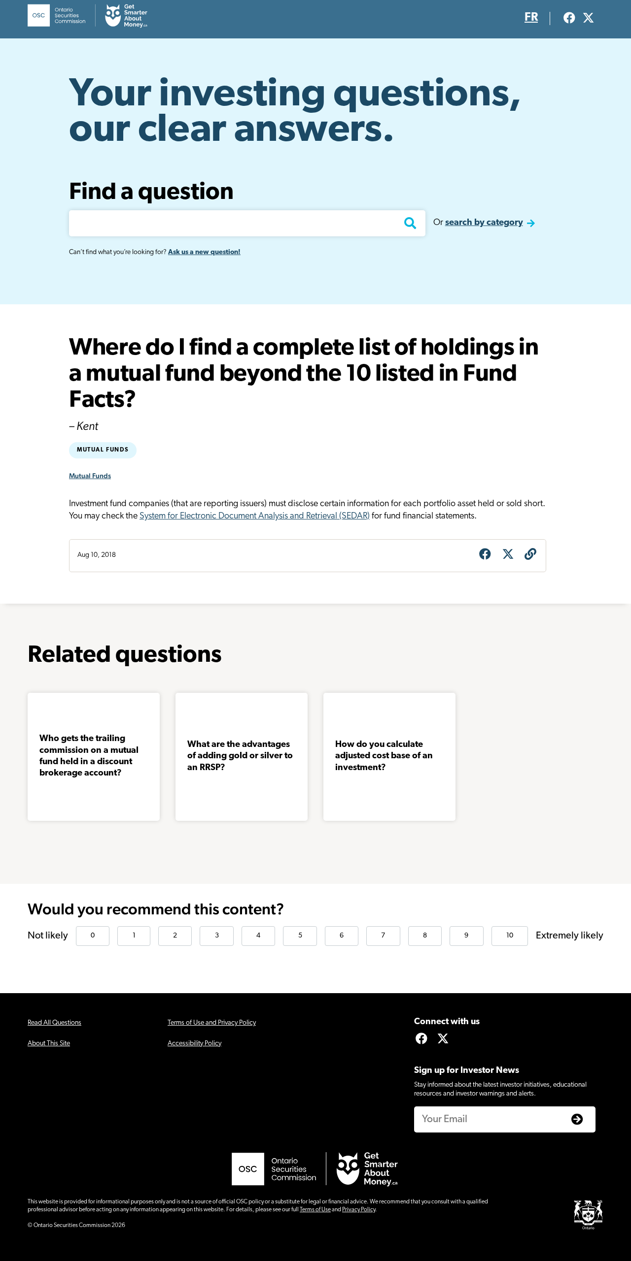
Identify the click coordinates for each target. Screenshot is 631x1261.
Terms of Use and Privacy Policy (212, 1023)
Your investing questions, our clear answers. (295, 113)
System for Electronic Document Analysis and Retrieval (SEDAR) (255, 516)
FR (531, 18)
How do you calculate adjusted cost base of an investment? (384, 757)
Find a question (151, 193)
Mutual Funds (103, 450)
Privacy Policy (358, 1210)
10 (509, 935)
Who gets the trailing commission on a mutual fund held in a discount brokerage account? (89, 756)
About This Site (49, 1043)
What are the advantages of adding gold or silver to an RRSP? (240, 757)
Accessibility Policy (194, 1043)
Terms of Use (315, 1210)
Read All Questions (54, 1023)
